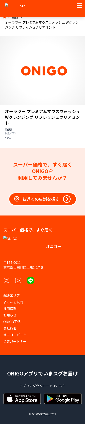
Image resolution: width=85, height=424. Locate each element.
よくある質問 (13, 301)
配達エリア (11, 295)
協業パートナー (14, 341)
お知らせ (10, 315)
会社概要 (10, 328)
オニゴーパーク (14, 334)
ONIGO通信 (12, 321)
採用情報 (10, 308)
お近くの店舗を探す (40, 199)
